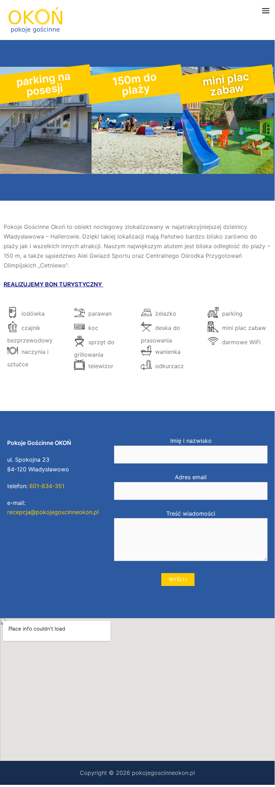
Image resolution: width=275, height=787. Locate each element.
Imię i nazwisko (191, 440)
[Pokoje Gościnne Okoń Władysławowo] (35, 19)
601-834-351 (46, 486)
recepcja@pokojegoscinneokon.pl (53, 512)
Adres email (191, 477)
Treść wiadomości (190, 513)
